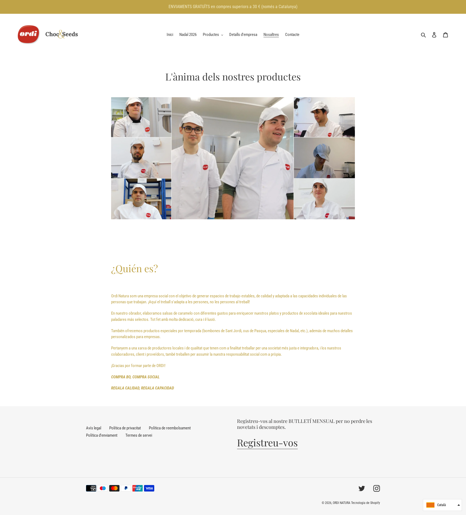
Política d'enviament (101, 435)
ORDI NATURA (341, 503)
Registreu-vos (267, 442)
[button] (442, 505)
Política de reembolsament (170, 428)
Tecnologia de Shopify (365, 503)
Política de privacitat (125, 428)
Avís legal (93, 428)
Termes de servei (138, 435)
